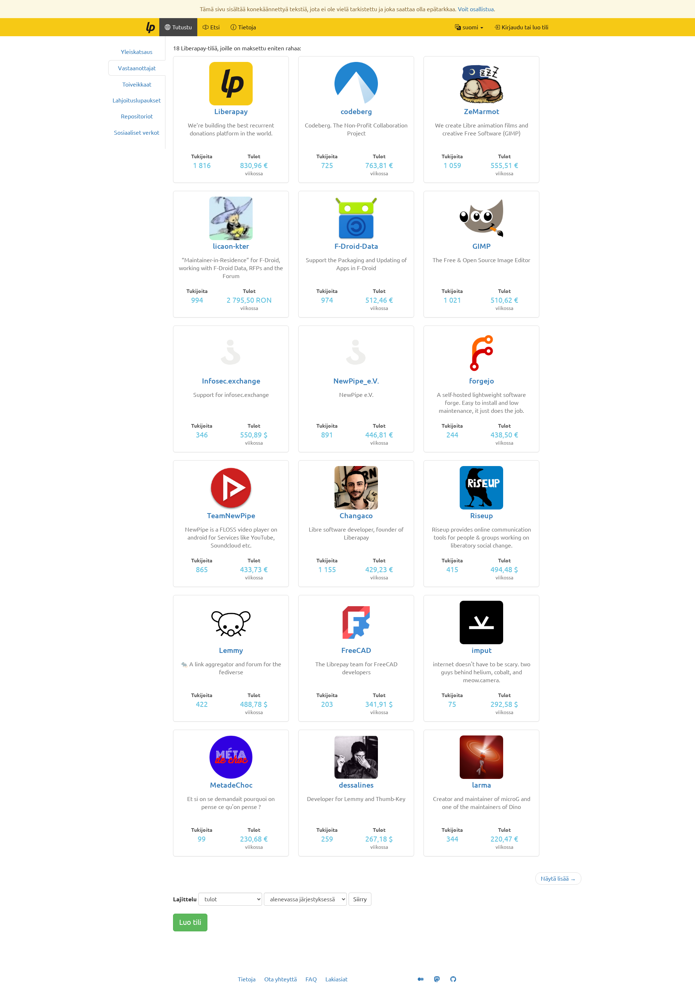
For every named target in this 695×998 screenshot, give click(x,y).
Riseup (481, 515)
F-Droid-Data (356, 246)
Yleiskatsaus (136, 52)
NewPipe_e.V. (356, 381)
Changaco (356, 515)
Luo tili (190, 922)
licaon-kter (231, 246)
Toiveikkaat (136, 84)
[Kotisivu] (150, 27)
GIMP (481, 246)
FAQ (311, 979)
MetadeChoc (231, 785)
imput (482, 650)
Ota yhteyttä (280, 979)
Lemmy (231, 650)
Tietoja (247, 979)
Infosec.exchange (231, 381)
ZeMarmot (481, 111)
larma (481, 785)
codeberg (356, 111)
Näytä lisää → (558, 878)
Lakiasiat (336, 979)
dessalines (356, 785)
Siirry (360, 899)
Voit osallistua (476, 9)
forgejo (481, 381)
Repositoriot (137, 116)
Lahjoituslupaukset (137, 100)
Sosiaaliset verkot (136, 132)
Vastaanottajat (137, 68)
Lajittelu (185, 899)
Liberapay (231, 111)
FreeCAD (356, 650)
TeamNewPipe (231, 515)
